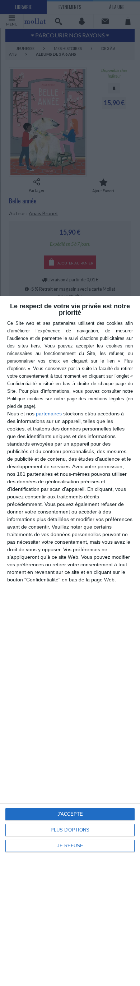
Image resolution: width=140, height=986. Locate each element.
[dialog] (70, 641)
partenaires (49, 413)
